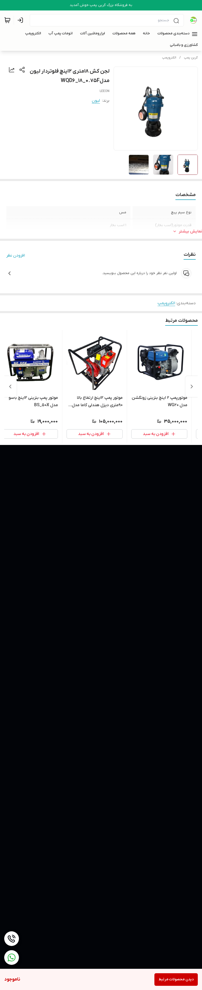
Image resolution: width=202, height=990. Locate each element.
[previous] (191, 386)
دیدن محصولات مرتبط (176, 979)
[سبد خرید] (7, 20)
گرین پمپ (191, 58)
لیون (96, 100)
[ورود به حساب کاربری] (21, 20)
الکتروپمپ (169, 58)
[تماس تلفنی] (11, 938)
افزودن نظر (15, 255)
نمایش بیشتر (190, 231)
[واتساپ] (11, 957)
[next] (10, 386)
